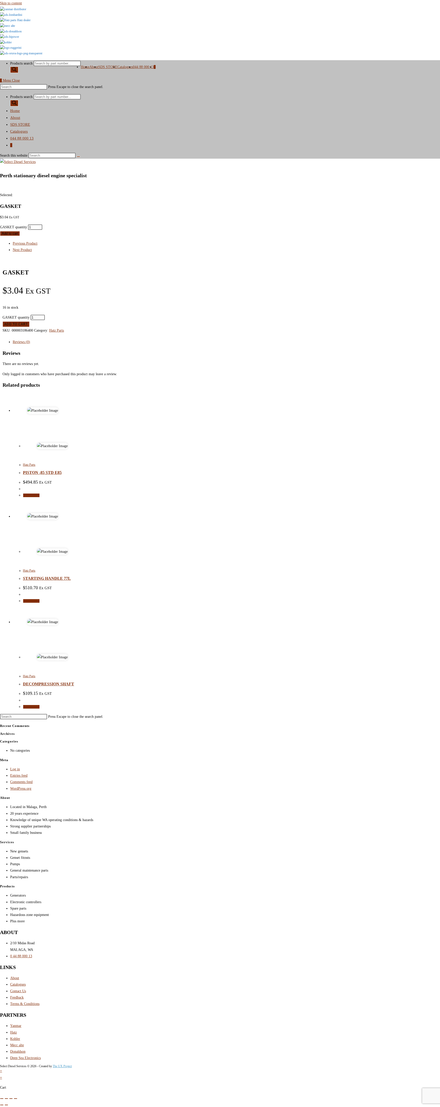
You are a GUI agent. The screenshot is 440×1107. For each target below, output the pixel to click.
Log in (15, 769)
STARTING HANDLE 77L (47, 578)
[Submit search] (78, 156)
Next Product (22, 250)
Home (15, 111)
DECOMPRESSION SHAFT (48, 684)
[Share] (11, 1098)
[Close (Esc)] (15, 1098)
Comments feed (21, 782)
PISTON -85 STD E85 (42, 472)
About (15, 118)
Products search (22, 63)
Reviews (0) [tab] (21, 342)
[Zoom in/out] (2, 1098)
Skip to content (11, 3)
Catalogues (19, 131)
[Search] (14, 70)
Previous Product (25, 243)
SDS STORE (20, 124)
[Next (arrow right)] (6, 1104)
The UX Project (62, 1066)
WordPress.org (20, 788)
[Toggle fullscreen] (6, 1098)
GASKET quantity (13, 227)
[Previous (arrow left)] (2, 1104)
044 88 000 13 (22, 138)
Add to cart (10, 233)
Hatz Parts (56, 330)
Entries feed (19, 775)
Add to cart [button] (31, 495)
